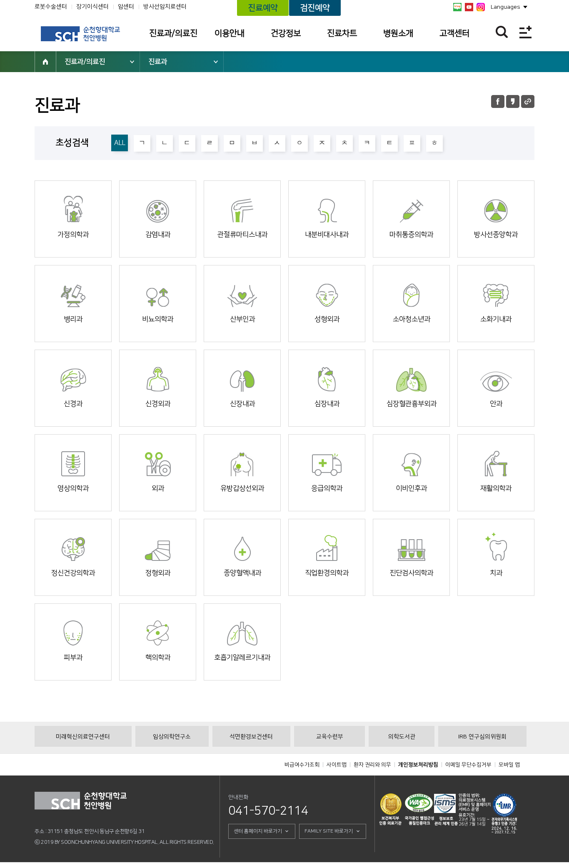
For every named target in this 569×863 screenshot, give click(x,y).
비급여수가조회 (301, 765)
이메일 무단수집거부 (468, 765)
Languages (505, 7)
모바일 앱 (509, 765)
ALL (119, 143)
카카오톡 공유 (512, 101)
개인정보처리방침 (418, 765)
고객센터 (454, 33)
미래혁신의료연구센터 (83, 736)
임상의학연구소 (172, 736)
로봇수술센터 (51, 6)
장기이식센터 (92, 6)
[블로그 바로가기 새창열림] (457, 7)
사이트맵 (337, 765)
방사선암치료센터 (165, 6)
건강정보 (286, 33)
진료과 (157, 61)
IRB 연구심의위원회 (482, 736)
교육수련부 (329, 736)
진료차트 (342, 33)
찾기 (502, 32)
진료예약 (263, 8)
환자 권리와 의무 (372, 765)
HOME (45, 61)
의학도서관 (401, 736)
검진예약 (315, 8)
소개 (68, 225)
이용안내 (230, 33)
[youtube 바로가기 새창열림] (469, 7)
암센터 (126, 6)
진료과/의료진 (173, 33)
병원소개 (398, 33)
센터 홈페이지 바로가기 (258, 831)
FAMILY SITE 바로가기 (328, 831)
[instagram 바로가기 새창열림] (481, 7)
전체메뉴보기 (525, 32)
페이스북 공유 (497, 101)
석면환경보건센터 (251, 736)
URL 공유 (527, 101)
